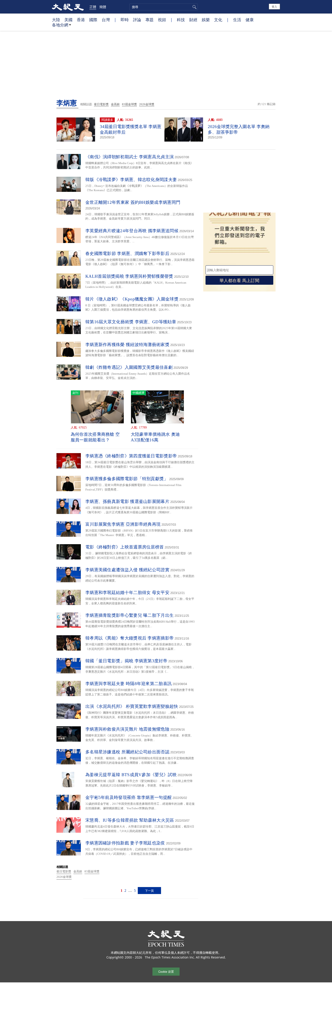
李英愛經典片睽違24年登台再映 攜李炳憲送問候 (131, 230)
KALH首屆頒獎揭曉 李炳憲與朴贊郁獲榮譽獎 (129, 276)
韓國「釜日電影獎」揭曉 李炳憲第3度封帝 (126, 660)
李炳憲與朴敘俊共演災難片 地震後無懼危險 (127, 729)
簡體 (102, 7)
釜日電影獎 (101, 104)
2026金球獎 (146, 104)
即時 (125, 19)
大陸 (56, 19)
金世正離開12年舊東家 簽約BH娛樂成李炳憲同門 (132, 202)
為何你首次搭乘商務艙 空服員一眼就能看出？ (95, 437)
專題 (149, 19)
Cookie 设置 (166, 971)
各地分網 (60, 25)
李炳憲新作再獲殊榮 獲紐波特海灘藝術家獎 (127, 344)
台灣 (106, 19)
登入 (274, 6)
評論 (137, 19)
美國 (68, 19)
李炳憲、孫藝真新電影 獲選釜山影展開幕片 (127, 501)
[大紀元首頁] (68, 6)
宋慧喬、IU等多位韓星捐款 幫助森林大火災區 (129, 820)
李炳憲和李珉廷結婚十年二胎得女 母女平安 (127, 592)
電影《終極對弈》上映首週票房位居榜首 (124, 547)
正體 (92, 7)
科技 (181, 19)
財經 (193, 19)
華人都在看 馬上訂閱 (239, 280)
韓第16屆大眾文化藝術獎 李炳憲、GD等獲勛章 (130, 321)
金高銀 (115, 104)
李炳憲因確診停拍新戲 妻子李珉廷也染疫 (125, 843)
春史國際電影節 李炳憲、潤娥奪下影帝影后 (127, 253)
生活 (237, 19)
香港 (81, 19)
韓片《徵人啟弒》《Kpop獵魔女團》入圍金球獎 (131, 299)
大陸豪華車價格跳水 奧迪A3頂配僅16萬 (155, 437)
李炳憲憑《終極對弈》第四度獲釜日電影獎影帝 (131, 456)
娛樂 (206, 19)
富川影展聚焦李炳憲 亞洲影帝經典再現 (123, 524)
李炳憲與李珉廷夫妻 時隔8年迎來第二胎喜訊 (128, 683)
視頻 (162, 19)
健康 (249, 19)
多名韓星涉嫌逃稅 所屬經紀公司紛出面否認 (127, 752)
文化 (218, 19)
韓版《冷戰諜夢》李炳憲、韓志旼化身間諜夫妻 (131, 179)
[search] (163, 7)
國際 (93, 19)
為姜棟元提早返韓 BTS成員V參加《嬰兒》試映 (131, 774)
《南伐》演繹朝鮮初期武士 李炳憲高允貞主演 (129, 156)
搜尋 (193, 7)
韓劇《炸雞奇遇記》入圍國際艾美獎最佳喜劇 (129, 367)
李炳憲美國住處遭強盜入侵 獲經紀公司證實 (127, 569)
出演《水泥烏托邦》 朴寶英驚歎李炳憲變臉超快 (131, 706)
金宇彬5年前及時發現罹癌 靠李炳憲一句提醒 (128, 797)
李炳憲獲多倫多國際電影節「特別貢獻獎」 (126, 478)
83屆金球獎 (129, 104)
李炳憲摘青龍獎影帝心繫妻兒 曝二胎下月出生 (129, 615)
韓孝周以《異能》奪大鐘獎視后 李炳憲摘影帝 (129, 638)
